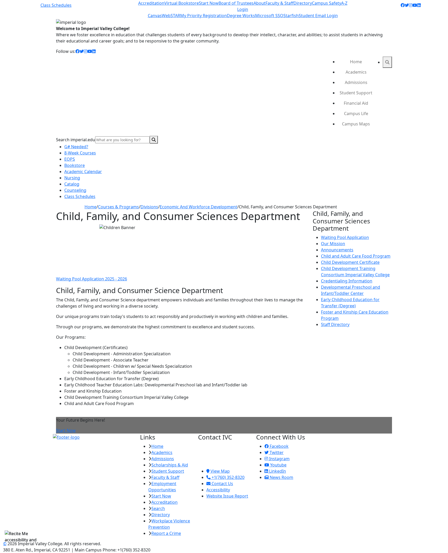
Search (158, 508)
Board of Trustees (236, 3)
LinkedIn (277, 471)
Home (356, 62)
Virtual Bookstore (181, 3)
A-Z (344, 3)
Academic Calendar (83, 171)
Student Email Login (318, 15)
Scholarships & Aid (169, 465)
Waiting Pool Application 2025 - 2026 (91, 279)
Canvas (155, 15)
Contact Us (222, 483)
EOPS (69, 159)
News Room (281, 477)
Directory (302, 3)
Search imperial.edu (75, 140)
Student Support (356, 93)
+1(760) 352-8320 (227, 477)
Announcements (337, 250)
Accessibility (218, 490)
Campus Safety (326, 3)
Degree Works (241, 15)
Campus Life (356, 113)
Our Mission (333, 243)
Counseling (75, 190)
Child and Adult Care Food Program (355, 256)
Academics (356, 72)
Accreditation (151, 3)
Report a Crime (166, 533)
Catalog (71, 184)
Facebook (279, 446)
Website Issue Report (227, 496)
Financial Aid (356, 103)
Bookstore (74, 165)
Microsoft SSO (269, 15)
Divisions (149, 207)
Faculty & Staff (279, 3)
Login (242, 9)
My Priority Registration (203, 15)
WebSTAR (171, 15)
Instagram (279, 459)
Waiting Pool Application (345, 237)
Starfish (291, 15)
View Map (219, 471)
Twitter (276, 452)
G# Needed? (76, 147)
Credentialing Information (346, 281)
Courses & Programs (118, 207)
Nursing (72, 178)
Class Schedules (56, 5)
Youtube (277, 465)
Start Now (209, 3)
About (259, 3)
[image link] (93, 437)
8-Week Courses (80, 153)
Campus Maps (356, 124)
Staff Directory (335, 324)
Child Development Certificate (350, 262)
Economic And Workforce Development (198, 207)
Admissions (356, 82)
